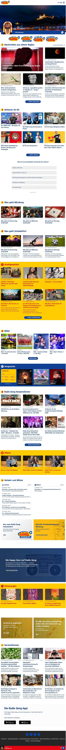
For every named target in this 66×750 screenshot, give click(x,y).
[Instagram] (31, 734)
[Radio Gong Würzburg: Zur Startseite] (5, 2)
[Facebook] (27, 734)
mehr (29, 485)
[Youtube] (34, 734)
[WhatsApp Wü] (38, 734)
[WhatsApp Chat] (62, 32)
